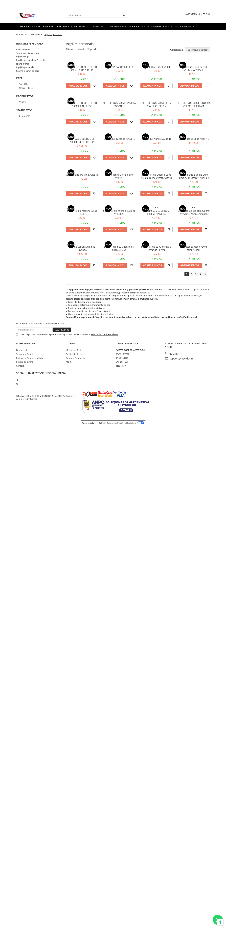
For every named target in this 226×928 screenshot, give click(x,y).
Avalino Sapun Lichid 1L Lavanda (82, 248)
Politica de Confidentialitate (104, 334)
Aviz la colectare (88, 423)
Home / (20, 34)
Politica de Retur (74, 354)
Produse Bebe (23, 49)
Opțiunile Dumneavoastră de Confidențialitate (117, 423)
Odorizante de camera (71, 26)
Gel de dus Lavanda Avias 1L (119, 138)
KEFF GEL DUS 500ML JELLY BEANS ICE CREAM (156, 104)
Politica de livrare (24, 361)
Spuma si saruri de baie (27, 70)
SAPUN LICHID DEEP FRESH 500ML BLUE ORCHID (82, 68)
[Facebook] (17, 379)
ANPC (68, 361)
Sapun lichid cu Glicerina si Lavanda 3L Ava (156, 248)
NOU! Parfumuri (185, 26)
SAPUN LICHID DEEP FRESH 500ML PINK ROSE (82, 104)
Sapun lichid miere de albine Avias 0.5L (119, 212)
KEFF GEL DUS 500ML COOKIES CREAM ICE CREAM (194, 104)
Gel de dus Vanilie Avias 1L (156, 138)
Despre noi (21, 350)
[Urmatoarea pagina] (205, 274)
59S (21, 101)
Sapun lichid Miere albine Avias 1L (119, 176)
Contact (20, 365)
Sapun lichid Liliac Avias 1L (194, 138)
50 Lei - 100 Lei (26, 87)
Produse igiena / (34, 34)
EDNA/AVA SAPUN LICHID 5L (119, 67)
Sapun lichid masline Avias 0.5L (82, 212)
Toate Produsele (27, 26)
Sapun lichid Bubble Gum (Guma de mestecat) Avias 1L (156, 176)
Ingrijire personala (25, 67)
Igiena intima (22, 63)
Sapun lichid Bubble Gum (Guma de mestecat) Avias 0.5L (194, 176)
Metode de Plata (74, 350)
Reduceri (48, 26)
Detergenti (99, 26)
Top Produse (137, 26)
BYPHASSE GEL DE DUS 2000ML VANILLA (156, 212)
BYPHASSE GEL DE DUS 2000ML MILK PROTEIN (82, 140)
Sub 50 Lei (24, 84)
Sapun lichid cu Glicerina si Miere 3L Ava (119, 248)
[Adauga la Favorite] (94, 85)
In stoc (22, 116)
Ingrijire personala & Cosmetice (31, 60)
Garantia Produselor (76, 358)
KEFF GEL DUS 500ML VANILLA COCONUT (119, 104)
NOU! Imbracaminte (160, 26)
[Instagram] (17, 383)
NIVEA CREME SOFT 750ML (156, 67)
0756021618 (176, 354)
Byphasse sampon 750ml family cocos (193, 248)
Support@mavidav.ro (181, 358)
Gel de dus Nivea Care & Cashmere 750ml (193, 68)
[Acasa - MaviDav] (32, 15)
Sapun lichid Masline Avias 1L (82, 174)
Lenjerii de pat (117, 26)
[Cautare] (124, 15)
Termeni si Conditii (25, 354)
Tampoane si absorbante (28, 52)
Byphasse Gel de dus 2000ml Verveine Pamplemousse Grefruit (194, 212)
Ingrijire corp (22, 56)
